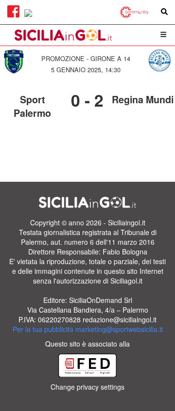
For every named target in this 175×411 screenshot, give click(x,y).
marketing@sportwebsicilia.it (119, 329)
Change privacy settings (87, 387)
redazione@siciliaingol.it (120, 319)
